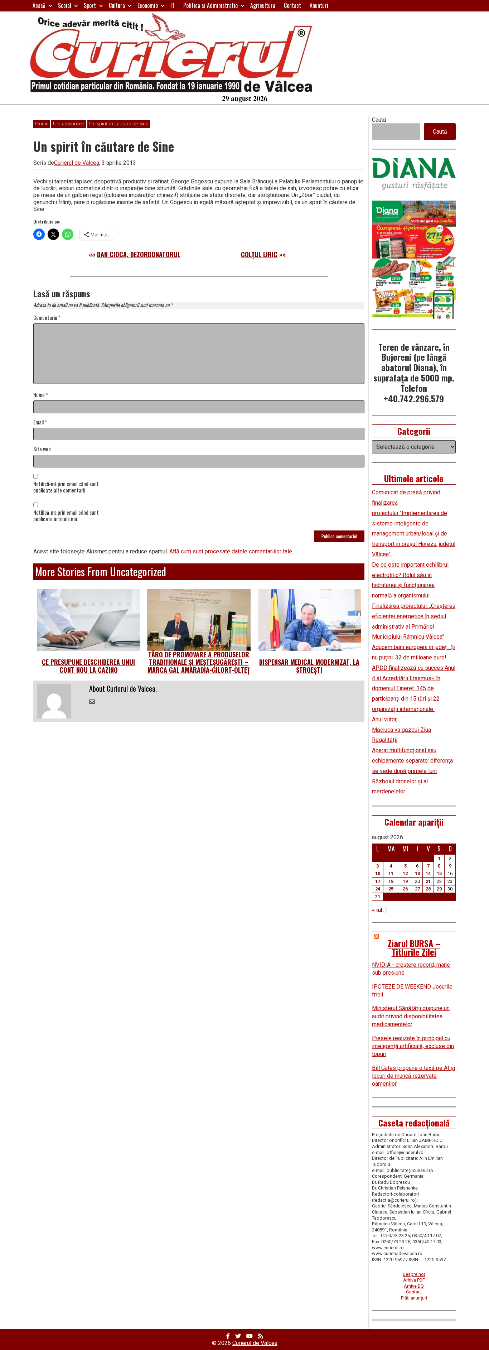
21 (428, 881)
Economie (147, 5)
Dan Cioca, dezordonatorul (138, 254)
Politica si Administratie (210, 5)
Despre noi (414, 1274)
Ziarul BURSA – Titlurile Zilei (414, 947)
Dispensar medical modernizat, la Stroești (309, 665)
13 (417, 873)
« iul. (378, 910)
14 (428, 873)
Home (41, 123)
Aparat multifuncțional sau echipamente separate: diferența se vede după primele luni (412, 760)
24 (377, 889)
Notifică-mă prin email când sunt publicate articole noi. (66, 516)
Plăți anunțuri (414, 1298)
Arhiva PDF (414, 1280)
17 (377, 881)
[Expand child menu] (50, 6)
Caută (379, 119)
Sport (90, 5)
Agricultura (262, 5)
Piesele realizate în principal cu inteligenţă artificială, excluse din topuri (413, 1046)
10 (377, 873)
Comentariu (46, 317)
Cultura (117, 5)
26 (405, 889)
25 (390, 889)
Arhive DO (414, 1286)
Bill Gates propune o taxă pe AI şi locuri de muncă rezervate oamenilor (413, 1076)
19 (405, 881)
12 (405, 873)
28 (428, 889)
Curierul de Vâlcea (254, 1343)
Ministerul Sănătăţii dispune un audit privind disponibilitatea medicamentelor (411, 1016)
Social (64, 5)
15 (439, 873)
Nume (40, 395)
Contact (292, 5)
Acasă (39, 5)
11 (390, 873)
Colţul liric (259, 254)
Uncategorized (68, 123)
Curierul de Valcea (76, 162)
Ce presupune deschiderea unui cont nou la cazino (88, 665)
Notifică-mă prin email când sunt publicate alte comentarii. (66, 487)
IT (172, 5)
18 (390, 881)
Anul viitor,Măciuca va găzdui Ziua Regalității (401, 730)
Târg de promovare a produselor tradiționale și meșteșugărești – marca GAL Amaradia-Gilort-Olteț (198, 662)
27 (417, 889)
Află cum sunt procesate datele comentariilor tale (230, 551)
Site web (42, 449)
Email (40, 422)
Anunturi (319, 5)
